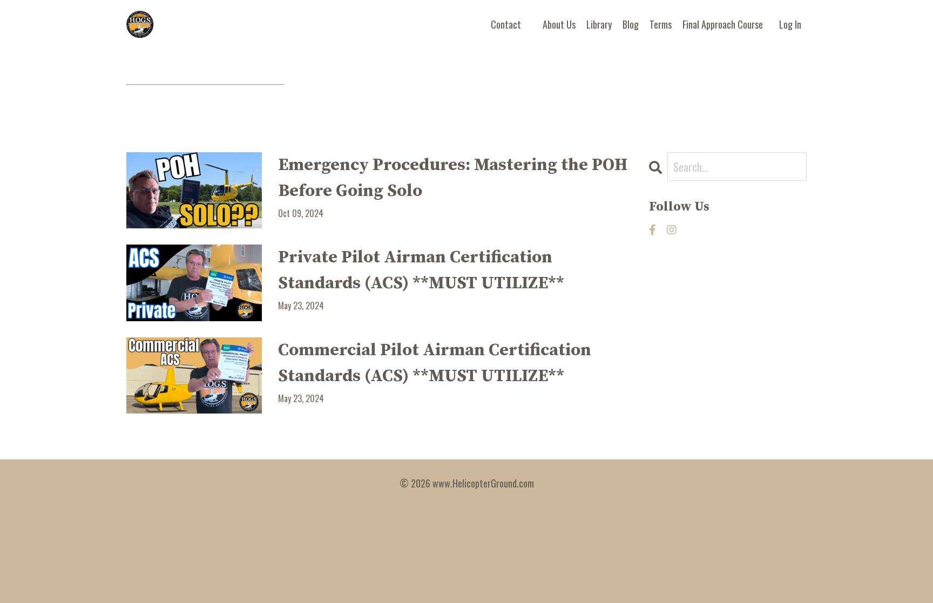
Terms (661, 24)
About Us (559, 24)
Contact (506, 24)
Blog (631, 24)
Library (599, 24)
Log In (790, 24)
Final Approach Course (722, 24)
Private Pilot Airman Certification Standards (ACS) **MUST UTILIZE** (421, 270)
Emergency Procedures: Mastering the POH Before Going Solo (452, 178)
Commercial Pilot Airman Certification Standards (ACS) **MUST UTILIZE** (434, 363)
